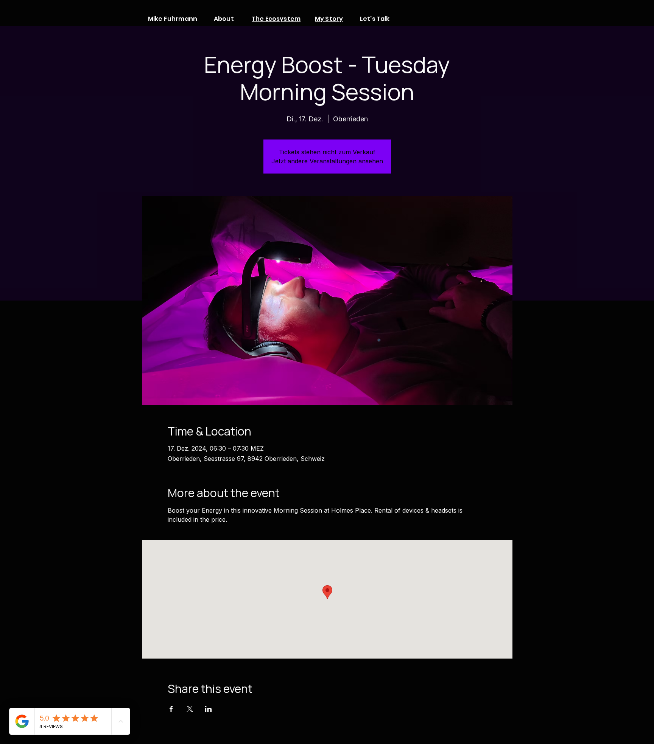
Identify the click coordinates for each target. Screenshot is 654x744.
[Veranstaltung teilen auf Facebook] (171, 709)
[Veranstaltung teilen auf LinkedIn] (208, 709)
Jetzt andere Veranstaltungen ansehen (327, 161)
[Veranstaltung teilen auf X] (189, 709)
